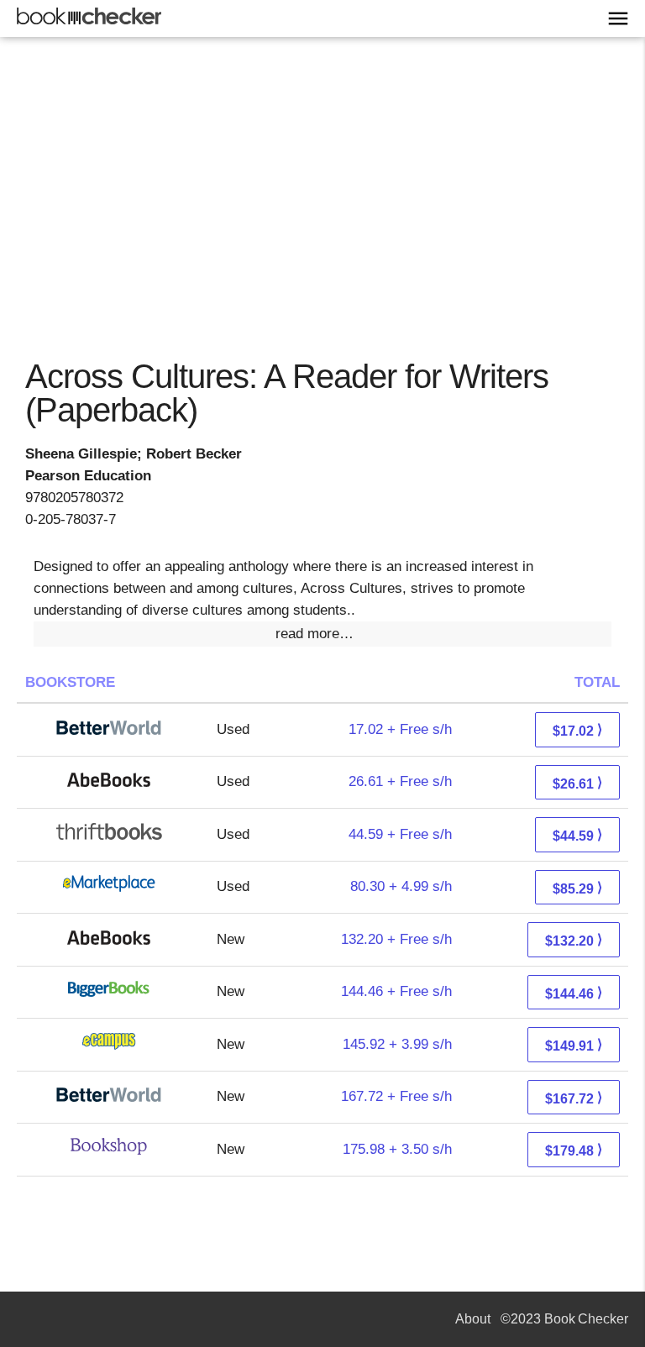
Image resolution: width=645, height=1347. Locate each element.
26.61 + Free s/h (400, 781)
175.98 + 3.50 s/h (397, 1149)
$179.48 (573, 1150)
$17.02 (577, 730)
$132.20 (573, 940)
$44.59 (577, 835)
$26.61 (577, 783)
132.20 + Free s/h (396, 939)
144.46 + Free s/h (396, 991)
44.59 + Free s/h (400, 834)
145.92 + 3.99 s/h (397, 1044)
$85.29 (577, 888)
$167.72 (573, 1098)
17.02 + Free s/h (400, 729)
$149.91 (573, 1045)
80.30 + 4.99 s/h (401, 886)
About (472, 1319)
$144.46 (573, 993)
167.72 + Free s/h (396, 1096)
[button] (322, 634)
